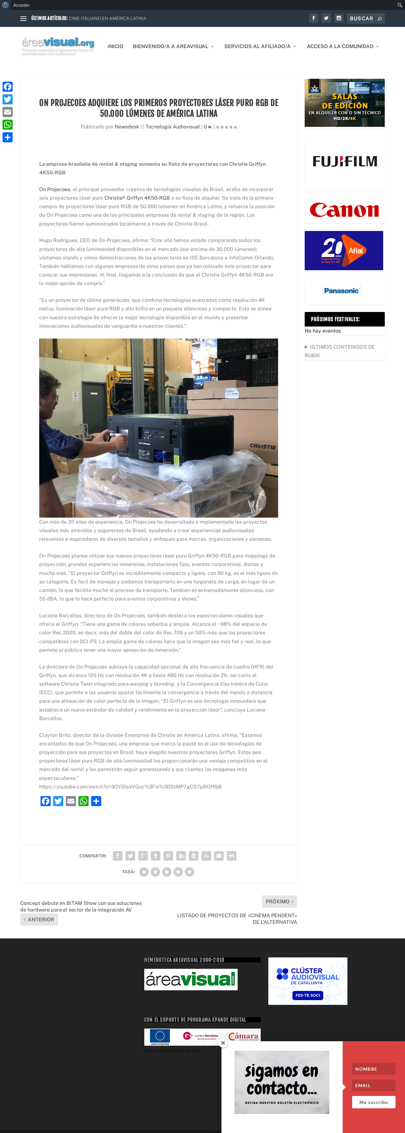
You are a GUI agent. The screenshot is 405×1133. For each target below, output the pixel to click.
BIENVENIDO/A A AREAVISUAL (170, 46)
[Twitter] (7, 99)
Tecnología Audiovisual (173, 127)
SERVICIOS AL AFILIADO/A (257, 46)
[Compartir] (7, 137)
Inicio (115, 46)
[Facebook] (7, 86)
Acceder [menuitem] (21, 5)
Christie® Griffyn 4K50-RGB (137, 198)
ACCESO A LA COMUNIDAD (340, 46)
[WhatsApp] (7, 124)
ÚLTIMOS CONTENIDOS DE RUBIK (340, 351)
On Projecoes (54, 189)
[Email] (7, 112)
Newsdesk (127, 127)
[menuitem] (5, 5)
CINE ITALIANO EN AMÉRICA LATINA (107, 18)
